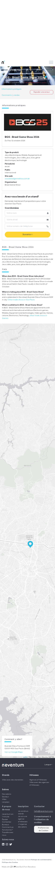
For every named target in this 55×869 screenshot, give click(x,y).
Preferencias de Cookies (43, 829)
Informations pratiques (11, 89)
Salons (5, 790)
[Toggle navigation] (51, 62)
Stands (5, 775)
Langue (47, 765)
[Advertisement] (27, 29)
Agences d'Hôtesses (38, 780)
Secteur (5, 797)
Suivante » (27, 234)
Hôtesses (34, 775)
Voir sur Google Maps (14, 752)
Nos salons (6, 794)
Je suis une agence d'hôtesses (22, 819)
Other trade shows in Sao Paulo (21, 300)
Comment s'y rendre (10, 95)
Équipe (5, 819)
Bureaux (5, 825)
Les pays (5, 802)
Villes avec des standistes (12, 780)
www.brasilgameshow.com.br (17, 179)
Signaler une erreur (42, 92)
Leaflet (25, 757)
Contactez (6, 822)
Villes (4, 799)
